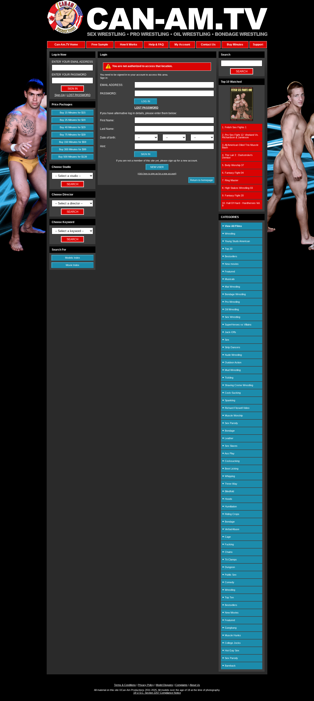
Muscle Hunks (232, 635)
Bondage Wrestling (235, 294)
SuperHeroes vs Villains (237, 324)
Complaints (181, 685)
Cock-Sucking (232, 392)
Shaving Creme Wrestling (238, 385)
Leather (228, 438)
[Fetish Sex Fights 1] (241, 120)
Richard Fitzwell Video (236, 408)
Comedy (229, 582)
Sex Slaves (230, 445)
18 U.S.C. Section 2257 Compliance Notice (157, 692)
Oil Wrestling (231, 309)
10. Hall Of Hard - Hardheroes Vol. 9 (241, 204)
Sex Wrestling (232, 317)
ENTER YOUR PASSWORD (69, 74)
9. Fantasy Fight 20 (233, 195)
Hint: (103, 146)
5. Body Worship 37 (233, 165)
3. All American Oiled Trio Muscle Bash (240, 146)
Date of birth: (108, 137)
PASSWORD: (108, 93)
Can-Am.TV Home (66, 44)
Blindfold (229, 491)
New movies (231, 264)
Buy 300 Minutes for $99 (72, 149)
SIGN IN (145, 154)
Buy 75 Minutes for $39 (73, 134)
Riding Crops (231, 514)
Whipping (229, 476)
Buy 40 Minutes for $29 (73, 127)
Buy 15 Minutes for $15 (73, 112)
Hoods (228, 498)
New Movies (231, 612)
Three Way (230, 483)
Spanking (229, 400)
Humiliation (230, 506)
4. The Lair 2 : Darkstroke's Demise (237, 156)
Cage (227, 536)
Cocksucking (232, 461)
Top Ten (229, 597)
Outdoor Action (232, 362)
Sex (226, 339)
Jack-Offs (230, 332)
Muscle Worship (233, 415)
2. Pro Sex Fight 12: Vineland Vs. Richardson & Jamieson (240, 136)
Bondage (229, 430)
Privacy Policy (146, 685)
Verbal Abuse (231, 529)
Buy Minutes (235, 44)
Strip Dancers (232, 347)
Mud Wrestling (232, 370)
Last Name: (107, 128)
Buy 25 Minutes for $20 (73, 120)
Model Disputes (164, 685)
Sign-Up (59, 95)
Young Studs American (237, 241)
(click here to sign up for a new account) (157, 173)
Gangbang (230, 627)
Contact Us (208, 44)
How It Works (128, 44)
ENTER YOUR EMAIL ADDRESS (72, 61)
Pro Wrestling (232, 301)
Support (258, 44)
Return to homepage (201, 180)
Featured (229, 271)
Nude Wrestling (233, 354)
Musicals (229, 279)
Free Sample (99, 44)
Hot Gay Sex (231, 650)
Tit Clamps (230, 559)
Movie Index (72, 265)
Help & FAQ (156, 44)
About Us (195, 685)
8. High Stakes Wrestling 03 (237, 188)
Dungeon (229, 567)
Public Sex (230, 574)
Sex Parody (231, 423)
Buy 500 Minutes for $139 (72, 156)
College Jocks (232, 643)
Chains (228, 552)
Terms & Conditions (125, 685)
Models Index (72, 257)
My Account (182, 44)
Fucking (229, 544)
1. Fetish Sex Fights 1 (234, 127)
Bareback (230, 665)
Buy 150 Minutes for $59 (72, 142)
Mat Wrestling (232, 286)
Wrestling (229, 233)
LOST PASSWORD (79, 95)
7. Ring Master (230, 180)
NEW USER (157, 167)
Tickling (228, 377)
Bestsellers (230, 256)
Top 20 (228, 248)
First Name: (107, 120)
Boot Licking (231, 468)
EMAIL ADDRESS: (111, 85)
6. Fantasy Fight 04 (233, 172)
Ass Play (229, 453)
